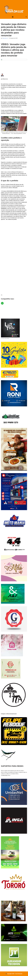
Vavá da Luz (5, 38)
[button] (13, 17)
